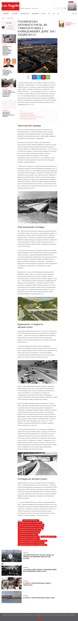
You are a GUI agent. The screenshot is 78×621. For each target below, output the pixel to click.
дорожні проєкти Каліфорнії (29, 532)
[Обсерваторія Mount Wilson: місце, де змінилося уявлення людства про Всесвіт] (12, 556)
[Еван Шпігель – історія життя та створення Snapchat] (9, 63)
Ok (39, 618)
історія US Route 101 (48, 536)
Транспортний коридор (26, 113)
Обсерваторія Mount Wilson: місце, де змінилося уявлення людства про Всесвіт (38, 556)
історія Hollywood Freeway (28, 536)
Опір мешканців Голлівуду (27, 115)
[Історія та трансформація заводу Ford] (12, 597)
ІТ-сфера (5, 44)
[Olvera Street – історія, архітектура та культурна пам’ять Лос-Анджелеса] (9, 83)
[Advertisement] (68, 52)
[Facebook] (34, 77)
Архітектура (5, 110)
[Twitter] (38, 77)
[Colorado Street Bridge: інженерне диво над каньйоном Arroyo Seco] (12, 570)
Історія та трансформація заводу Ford (38, 598)
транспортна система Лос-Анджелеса (32, 545)
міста (19, 95)
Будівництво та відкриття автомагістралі (31, 116)
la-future (31, 104)
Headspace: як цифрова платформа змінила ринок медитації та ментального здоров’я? (7, 50)
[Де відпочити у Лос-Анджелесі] (61, 23)
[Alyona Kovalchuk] (3, 27)
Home (3, 18)
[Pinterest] (43, 77)
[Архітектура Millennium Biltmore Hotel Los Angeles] (9, 104)
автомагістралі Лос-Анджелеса (30, 522)
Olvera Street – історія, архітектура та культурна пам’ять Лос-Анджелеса (9, 93)
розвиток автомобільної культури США (32, 540)
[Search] (65, 8)
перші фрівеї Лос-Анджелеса (28, 538)
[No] (76, 617)
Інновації (71, 1)
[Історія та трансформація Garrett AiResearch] (12, 583)
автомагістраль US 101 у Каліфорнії (31, 524)
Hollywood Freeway (31, 520)
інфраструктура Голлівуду (28, 534)
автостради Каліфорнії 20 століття (31, 526)
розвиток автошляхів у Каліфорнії (31, 542)
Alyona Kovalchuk (10, 27)
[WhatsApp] (48, 77)
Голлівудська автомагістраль (28, 118)
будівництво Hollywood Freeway (30, 528)
